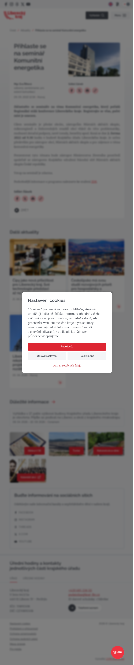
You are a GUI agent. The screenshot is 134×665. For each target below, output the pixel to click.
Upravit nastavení (47, 356)
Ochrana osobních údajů (67, 365)
